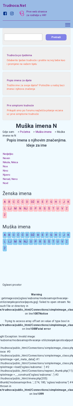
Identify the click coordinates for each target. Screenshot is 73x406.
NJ (25, 208)
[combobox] (23, 37)
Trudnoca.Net (14, 5)
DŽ (33, 201)
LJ (9, 208)
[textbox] (23, 37)
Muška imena (43, 131)
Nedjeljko (8, 153)
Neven (6, 158)
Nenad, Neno (10, 179)
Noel (5, 183)
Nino (5, 170)
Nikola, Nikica (10, 162)
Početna (25, 131)
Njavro (6, 174)
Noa (5, 166)
